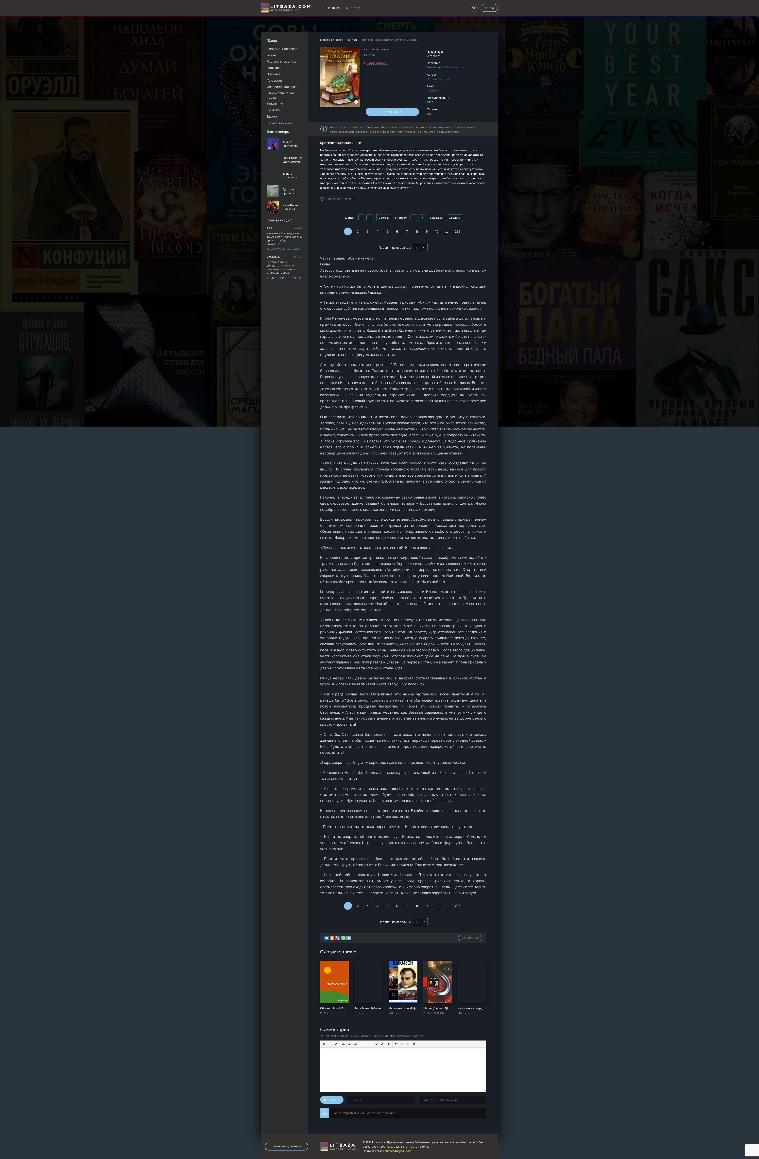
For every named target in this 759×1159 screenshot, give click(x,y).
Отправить (332, 1100)
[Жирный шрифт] (324, 1044)
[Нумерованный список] (369, 1044)
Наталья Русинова (438, 79)
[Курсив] (330, 1044)
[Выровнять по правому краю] (355, 1044)
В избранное (471, 938)
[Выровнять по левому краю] (343, 1044)
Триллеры (274, 80)
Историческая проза (282, 87)
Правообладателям (287, 1146)
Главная (334, 8)
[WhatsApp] (343, 938)
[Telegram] (348, 938)
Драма (272, 116)
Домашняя (275, 104)
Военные (273, 74)
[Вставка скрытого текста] (414, 1044)
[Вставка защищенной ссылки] (389, 1044)
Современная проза (282, 49)
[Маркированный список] (363, 1044)
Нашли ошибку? (377, 62)
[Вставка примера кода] (402, 1044)
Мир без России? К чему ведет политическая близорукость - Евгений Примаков (286, 278)
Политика (274, 68)
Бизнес (272, 55)
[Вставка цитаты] (396, 1044)
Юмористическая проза (280, 95)
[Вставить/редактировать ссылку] (383, 1044)
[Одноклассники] (332, 938)
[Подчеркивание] (336, 1044)
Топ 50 (355, 8)
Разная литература (281, 61)
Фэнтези (352, 39)
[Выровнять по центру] (349, 1044)
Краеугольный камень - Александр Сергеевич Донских (286, 249)
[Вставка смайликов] (377, 1044)
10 (436, 231)
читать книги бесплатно (460, 1142)
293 (458, 231)
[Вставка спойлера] (408, 1044)
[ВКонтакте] (326, 938)
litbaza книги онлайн (332, 39)
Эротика (273, 110)
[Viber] (337, 938)
